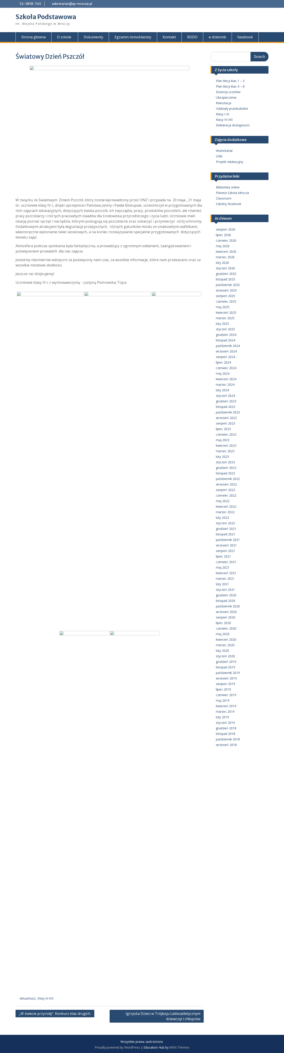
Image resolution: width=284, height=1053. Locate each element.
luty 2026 (222, 262)
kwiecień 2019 (226, 706)
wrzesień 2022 (226, 484)
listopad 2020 (225, 601)
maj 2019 (222, 700)
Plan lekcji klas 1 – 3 (230, 81)
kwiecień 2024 (226, 379)
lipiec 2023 (223, 429)
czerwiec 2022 (226, 495)
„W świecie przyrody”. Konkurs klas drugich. (55, 1013)
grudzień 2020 (226, 595)
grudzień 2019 (226, 662)
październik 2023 (228, 412)
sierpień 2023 (225, 423)
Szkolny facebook (228, 204)
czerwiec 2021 (226, 562)
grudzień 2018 (226, 728)
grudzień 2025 (226, 274)
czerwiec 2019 (226, 695)
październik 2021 (228, 540)
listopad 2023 (225, 407)
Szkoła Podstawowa (46, 17)
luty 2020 (222, 650)
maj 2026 (222, 246)
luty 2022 (222, 517)
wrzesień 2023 (226, 418)
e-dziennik (217, 37)
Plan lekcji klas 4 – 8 (230, 86)
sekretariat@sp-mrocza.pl (72, 4)
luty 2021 (222, 584)
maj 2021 (222, 567)
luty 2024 (222, 390)
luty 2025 (222, 323)
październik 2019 (228, 673)
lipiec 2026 (223, 235)
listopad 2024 (225, 340)
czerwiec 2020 (226, 628)
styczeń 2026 (225, 268)
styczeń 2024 (225, 395)
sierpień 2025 (225, 296)
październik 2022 (228, 479)
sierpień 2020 (225, 617)
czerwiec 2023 (226, 434)
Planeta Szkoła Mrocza (232, 193)
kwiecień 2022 (226, 506)
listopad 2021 (225, 534)
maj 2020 (222, 634)
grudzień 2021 (226, 528)
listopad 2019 (225, 667)
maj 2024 (222, 373)
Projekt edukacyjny (229, 162)
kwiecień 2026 (226, 251)
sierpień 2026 (225, 229)
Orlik (219, 156)
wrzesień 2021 (226, 545)
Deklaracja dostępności (233, 125)
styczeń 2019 (225, 722)
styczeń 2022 (225, 523)
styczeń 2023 (225, 462)
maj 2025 (222, 307)
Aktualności (28, 998)
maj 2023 (222, 440)
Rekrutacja (223, 103)
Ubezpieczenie (226, 97)
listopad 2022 (225, 473)
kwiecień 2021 (226, 573)
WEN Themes (179, 1047)
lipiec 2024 (223, 362)
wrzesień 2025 (226, 290)
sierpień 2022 (225, 490)
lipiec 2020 (223, 623)
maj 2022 (222, 501)
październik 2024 (228, 346)
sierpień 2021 (225, 551)
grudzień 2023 (226, 401)
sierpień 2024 (225, 357)
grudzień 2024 (226, 335)
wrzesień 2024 (226, 351)
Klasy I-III (222, 114)
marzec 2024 (225, 384)
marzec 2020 (225, 645)
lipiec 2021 (223, 556)
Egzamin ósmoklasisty (132, 37)
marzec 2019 (225, 711)
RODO (192, 37)
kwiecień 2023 (226, 445)
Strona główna (33, 37)
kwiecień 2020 (226, 639)
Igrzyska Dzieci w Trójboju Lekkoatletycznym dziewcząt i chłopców (163, 1016)
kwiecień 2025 (226, 312)
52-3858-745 (30, 4)
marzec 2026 (225, 257)
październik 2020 (228, 606)
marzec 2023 (225, 451)
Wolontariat (224, 151)
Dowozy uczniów (228, 92)
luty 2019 (222, 717)
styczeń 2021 (225, 589)
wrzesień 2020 (226, 612)
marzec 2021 (225, 578)
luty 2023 (222, 456)
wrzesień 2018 (226, 745)
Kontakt (169, 37)
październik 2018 (228, 739)
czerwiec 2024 (226, 368)
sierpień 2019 (225, 684)
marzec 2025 (225, 318)
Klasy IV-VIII (45, 998)
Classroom (223, 198)
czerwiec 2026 (226, 240)
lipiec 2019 (223, 689)
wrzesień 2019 (226, 678)
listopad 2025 (225, 279)
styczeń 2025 (225, 329)
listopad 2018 (225, 734)
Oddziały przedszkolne (232, 108)
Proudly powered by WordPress (117, 1047)
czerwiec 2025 (226, 301)
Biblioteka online (228, 187)
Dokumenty (93, 37)
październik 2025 (228, 285)
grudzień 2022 (226, 468)
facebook (245, 37)
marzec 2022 (225, 512)
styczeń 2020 (225, 656)
